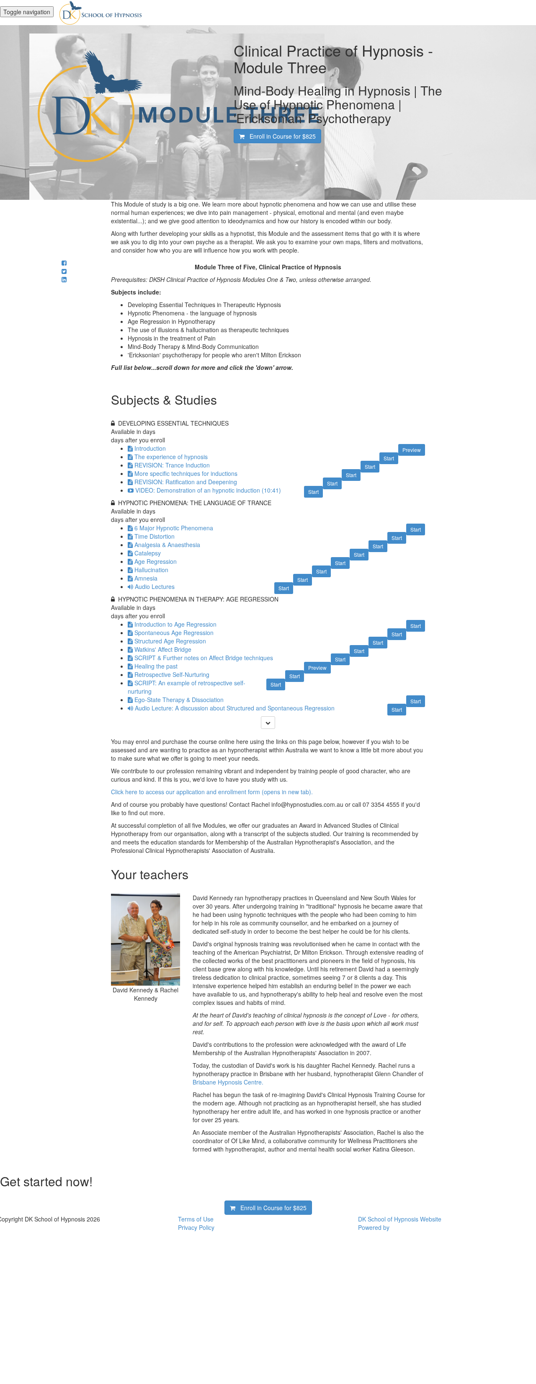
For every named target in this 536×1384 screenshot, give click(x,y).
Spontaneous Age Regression (174, 632)
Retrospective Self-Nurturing (171, 674)
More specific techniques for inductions (185, 473)
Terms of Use (196, 1219)
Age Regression (155, 561)
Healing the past (156, 666)
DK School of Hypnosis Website (399, 1219)
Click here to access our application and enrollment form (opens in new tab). (212, 792)
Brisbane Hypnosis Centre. (228, 1082)
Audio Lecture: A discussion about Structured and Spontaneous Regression (235, 708)
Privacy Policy (196, 1227)
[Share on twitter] (64, 271)
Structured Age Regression (170, 641)
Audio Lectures (155, 586)
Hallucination (151, 569)
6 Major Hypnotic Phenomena (173, 528)
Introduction (150, 448)
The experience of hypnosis (171, 456)
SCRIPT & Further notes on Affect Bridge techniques (203, 657)
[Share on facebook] (64, 262)
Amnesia (145, 578)
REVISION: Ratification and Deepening (185, 482)
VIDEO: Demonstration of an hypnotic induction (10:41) (208, 490)
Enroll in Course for (280, 136)
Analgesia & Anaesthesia (167, 544)
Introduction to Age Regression (175, 624)
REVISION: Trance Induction (172, 465)
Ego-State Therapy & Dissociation (179, 699)
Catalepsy (147, 553)
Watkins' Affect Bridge (162, 649)
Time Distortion (154, 536)
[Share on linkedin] (64, 279)
